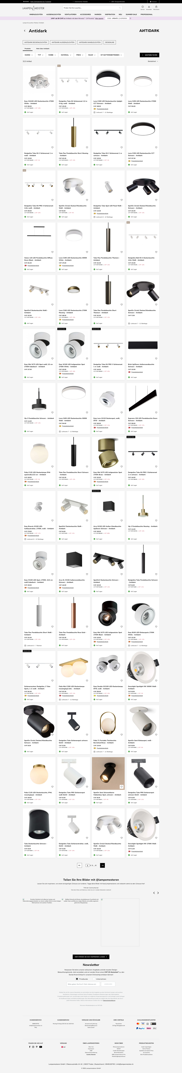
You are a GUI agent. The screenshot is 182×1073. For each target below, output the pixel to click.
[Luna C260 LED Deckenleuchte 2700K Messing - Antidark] (73, 300)
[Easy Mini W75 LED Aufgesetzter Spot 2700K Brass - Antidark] (108, 462)
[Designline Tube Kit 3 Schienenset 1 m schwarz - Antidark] (108, 142)
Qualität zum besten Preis (146, 1050)
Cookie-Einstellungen (118, 1050)
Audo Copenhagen (146, 1047)
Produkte (28, 48)
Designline (109, 42)
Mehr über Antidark (42, 48)
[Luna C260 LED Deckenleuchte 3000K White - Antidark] (73, 247)
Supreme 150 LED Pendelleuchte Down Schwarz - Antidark (142, 419)
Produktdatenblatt (102, 109)
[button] (52, 95)
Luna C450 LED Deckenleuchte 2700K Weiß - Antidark (142, 102)
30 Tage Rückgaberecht (118, 1025)
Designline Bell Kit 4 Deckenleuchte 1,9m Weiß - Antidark (141, 259)
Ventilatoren (70, 14)
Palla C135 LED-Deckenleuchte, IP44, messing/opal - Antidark (38, 793)
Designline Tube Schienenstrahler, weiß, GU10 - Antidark (73, 845)
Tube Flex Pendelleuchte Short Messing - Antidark (73, 154)
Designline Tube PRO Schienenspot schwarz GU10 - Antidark (141, 793)
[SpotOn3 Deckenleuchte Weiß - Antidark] (39, 300)
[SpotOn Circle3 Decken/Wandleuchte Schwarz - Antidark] (143, 194)
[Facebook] (29, 1047)
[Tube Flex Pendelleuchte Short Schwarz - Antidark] (73, 462)
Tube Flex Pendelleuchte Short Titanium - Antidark (104, 311)
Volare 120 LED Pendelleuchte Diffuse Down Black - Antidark (38, 259)
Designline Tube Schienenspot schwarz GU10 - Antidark (73, 741)
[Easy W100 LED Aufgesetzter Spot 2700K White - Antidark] (73, 354)
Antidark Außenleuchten (63, 42)
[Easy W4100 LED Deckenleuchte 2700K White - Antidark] (39, 90)
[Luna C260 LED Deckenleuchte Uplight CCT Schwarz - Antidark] (108, 90)
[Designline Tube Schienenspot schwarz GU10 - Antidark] (73, 729)
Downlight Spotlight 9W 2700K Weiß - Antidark (142, 845)
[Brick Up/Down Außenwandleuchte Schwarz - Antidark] (143, 354)
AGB (91, 1050)
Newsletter (119, 1023)
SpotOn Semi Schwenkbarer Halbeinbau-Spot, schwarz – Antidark (107, 793)
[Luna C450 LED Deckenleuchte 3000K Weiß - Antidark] (73, 408)
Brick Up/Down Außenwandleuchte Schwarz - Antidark (141, 365)
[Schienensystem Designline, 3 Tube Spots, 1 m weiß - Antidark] (39, 676)
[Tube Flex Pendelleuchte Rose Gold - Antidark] (73, 622)
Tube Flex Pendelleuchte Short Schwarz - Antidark (73, 473)
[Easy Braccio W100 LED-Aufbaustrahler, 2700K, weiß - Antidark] (39, 516)
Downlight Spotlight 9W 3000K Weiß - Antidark (142, 687)
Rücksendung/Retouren (91, 1025)
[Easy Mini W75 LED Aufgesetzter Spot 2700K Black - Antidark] (108, 622)
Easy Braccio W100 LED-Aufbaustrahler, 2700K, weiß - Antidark (39, 527)
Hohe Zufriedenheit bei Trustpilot (40, 1)
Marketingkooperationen (118, 1056)
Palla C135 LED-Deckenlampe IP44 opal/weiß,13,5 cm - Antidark (37, 473)
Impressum (91, 1048)
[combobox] (92, 8)
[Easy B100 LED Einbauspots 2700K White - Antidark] (143, 622)
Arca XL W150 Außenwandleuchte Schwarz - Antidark (72, 581)
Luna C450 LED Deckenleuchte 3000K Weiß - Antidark (73, 419)
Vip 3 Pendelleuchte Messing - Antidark (142, 526)
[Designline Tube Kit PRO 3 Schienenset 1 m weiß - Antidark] (108, 354)
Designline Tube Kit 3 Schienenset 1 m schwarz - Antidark (107, 154)
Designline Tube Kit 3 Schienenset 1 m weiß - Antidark (38, 154)
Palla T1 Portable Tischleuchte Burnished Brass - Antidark (104, 741)
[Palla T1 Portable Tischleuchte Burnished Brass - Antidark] (108, 729)
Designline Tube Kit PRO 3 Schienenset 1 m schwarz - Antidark (142, 473)
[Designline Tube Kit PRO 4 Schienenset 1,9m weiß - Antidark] (39, 194)
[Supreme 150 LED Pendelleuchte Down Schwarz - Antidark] (143, 408)
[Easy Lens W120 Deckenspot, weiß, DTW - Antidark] (108, 408)
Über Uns (91, 1047)
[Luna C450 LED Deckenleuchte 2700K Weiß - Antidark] (143, 90)
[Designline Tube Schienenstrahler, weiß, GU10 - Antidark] (73, 833)
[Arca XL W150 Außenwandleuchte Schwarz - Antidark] (73, 569)
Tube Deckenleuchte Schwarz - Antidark (35, 845)
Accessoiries (146, 1052)
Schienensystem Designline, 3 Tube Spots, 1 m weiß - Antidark (37, 687)
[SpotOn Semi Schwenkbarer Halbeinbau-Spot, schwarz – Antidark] (108, 781)
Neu (120, 14)
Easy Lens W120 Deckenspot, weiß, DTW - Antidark (106, 419)
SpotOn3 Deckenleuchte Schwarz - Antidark (106, 581)
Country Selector (91, 1054)
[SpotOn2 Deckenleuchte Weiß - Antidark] (73, 516)
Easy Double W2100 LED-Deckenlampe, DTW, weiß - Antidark (108, 687)
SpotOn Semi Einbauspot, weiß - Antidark (140, 741)
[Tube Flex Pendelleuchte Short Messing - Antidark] (73, 142)
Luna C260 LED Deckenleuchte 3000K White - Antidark (73, 259)
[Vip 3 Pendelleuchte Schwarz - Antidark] (39, 408)
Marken (36, 22)
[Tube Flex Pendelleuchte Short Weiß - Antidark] (39, 622)
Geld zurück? (91, 1027)
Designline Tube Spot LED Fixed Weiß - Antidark (107, 207)
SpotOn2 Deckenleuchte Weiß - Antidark (70, 527)
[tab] (29, 55)
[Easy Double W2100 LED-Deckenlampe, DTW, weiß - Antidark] (108, 676)
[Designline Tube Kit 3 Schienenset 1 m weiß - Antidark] (39, 142)
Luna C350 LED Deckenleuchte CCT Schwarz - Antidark (141, 154)
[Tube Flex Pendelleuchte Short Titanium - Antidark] (108, 300)
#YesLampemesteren (118, 1047)
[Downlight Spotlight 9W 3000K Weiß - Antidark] (143, 676)
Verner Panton (146, 1048)
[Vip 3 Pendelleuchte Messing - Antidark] (143, 516)
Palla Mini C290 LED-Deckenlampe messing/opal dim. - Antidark (71, 687)
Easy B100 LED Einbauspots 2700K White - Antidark (141, 633)
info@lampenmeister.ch (35, 1025)
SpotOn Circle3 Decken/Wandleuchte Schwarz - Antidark (142, 207)
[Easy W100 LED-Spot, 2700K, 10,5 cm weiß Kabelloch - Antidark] (39, 569)
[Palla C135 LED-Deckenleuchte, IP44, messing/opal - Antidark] (39, 781)
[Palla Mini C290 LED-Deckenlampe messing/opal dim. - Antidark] (73, 676)
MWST (119, 1048)
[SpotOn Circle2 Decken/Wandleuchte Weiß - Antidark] (73, 194)
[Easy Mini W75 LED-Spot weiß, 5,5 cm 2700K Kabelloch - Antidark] (39, 354)
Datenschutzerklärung (109, 1000)
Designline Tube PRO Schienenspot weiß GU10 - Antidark (72, 793)
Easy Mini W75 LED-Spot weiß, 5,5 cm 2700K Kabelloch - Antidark (38, 365)
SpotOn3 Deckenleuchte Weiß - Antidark (36, 311)
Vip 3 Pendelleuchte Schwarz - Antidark (39, 418)
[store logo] (33, 7)
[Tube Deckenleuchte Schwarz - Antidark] (39, 833)
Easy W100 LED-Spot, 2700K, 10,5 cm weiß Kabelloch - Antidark (38, 581)
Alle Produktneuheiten (146, 1054)
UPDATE (117, 18)
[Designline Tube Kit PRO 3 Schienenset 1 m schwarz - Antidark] (143, 462)
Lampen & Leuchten (28, 22)
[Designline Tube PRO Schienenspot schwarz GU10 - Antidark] (143, 781)
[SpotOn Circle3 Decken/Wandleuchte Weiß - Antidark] (108, 833)
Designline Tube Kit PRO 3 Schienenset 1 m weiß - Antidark (107, 365)
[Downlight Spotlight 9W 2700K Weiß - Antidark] (143, 833)
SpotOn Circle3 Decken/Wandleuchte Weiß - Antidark (107, 845)
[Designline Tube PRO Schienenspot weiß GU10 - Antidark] (73, 781)
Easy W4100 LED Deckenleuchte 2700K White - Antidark (39, 102)
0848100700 (35, 1023)
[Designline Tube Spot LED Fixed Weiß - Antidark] (108, 194)
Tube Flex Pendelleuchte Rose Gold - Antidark (72, 633)
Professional (147, 14)
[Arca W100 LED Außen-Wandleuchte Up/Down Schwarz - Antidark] (108, 516)
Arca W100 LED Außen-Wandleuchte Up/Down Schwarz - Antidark (107, 527)
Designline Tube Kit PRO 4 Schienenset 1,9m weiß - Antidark (38, 207)
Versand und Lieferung (91, 1023)
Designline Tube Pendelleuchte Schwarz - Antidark (143, 581)
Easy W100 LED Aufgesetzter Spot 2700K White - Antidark (72, 365)
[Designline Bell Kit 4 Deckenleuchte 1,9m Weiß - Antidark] (143, 247)
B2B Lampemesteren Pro (119, 1054)
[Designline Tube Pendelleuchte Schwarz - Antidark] (143, 569)
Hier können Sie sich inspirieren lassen (90, 957)
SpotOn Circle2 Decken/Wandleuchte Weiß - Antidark (72, 207)
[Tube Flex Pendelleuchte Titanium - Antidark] (108, 247)
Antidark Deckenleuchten (35, 42)
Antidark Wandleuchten (89, 42)
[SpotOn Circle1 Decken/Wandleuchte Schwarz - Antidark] (39, 729)
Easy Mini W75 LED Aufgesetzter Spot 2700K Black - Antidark (107, 633)
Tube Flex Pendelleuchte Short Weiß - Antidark (38, 633)
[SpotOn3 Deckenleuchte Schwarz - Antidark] (108, 569)
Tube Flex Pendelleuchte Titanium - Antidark (106, 259)
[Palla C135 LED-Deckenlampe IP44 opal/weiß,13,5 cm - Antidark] (39, 462)
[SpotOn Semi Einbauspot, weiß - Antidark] (143, 729)
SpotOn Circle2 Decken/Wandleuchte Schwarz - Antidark (142, 311)
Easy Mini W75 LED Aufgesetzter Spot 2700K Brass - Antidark (107, 473)
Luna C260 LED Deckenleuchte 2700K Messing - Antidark (73, 311)
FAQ (36, 1027)
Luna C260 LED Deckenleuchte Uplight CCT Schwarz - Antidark (107, 102)
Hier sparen (99, 18)
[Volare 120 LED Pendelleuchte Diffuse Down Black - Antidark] (39, 247)
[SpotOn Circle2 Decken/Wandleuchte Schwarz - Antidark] (143, 300)
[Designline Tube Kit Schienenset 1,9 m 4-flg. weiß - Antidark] (73, 90)
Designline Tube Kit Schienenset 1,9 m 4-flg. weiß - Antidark (73, 102)
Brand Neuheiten (118, 1052)
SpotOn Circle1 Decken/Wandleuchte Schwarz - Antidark (38, 741)
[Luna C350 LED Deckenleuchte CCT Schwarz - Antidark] (143, 142)
